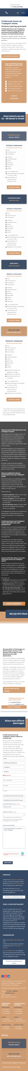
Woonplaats (5, 785)
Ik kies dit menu (14, 187)
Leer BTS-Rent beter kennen (11, 689)
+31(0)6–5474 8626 (17, 6)
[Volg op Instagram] (5, 976)
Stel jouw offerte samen (9, 950)
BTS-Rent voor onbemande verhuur (14, 897)
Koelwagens (6, 1026)
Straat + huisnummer (7, 780)
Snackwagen (6, 1011)
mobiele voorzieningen (18, 883)
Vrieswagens (6, 1028)
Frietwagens (6, 1009)
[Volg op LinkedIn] (8, 976)
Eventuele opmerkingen (9, 825)
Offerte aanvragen (14, 97)
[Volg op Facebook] (2, 976)
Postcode (5, 790)
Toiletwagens (6, 1019)
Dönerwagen (6, 1013)
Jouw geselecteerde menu (11, 804)
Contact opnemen (14, 707)
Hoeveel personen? (9, 812)
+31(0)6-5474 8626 (15, 702)
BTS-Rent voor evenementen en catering (14, 962)
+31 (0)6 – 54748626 (11, 991)
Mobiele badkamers (8, 1021)
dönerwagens (18, 940)
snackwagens (20, 879)
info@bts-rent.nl (19, 704)
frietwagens (13, 879)
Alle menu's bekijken (10, 56)
